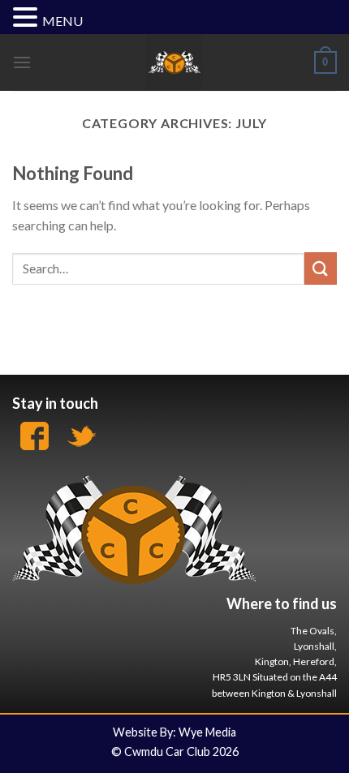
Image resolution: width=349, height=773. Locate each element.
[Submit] (320, 268)
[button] (27, 18)
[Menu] (22, 62)
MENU (62, 20)
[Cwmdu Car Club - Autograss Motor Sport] (175, 62)
